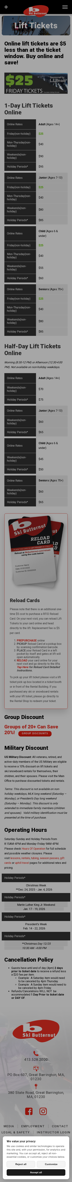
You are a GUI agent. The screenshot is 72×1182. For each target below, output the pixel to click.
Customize (51, 1164)
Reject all (20, 1164)
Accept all (36, 1172)
